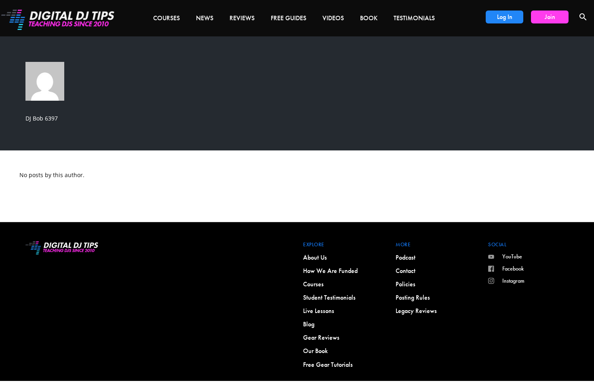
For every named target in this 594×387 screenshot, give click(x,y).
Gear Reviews (321, 337)
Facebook (513, 268)
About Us (315, 257)
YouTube (512, 256)
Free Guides (288, 18)
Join (550, 17)
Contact (405, 270)
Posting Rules (413, 297)
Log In (504, 17)
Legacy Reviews (416, 311)
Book (368, 18)
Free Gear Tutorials (328, 364)
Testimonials (414, 18)
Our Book (315, 351)
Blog (308, 324)
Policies (405, 284)
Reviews (242, 18)
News (204, 18)
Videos (333, 18)
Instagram (513, 280)
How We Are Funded (330, 270)
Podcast (405, 257)
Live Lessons (318, 311)
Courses (166, 18)
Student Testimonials (329, 297)
